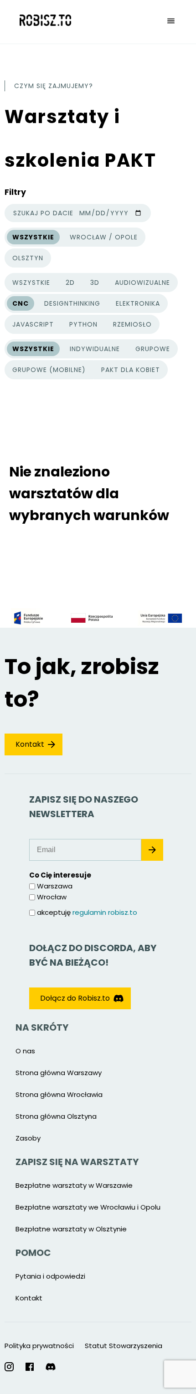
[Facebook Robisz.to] (30, 1367)
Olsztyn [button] (27, 258)
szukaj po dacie (43, 213)
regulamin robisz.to (104, 912)
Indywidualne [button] (95, 348)
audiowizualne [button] (142, 282)
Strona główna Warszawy (58, 1072)
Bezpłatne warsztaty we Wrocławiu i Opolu (87, 1207)
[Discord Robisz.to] (51, 1367)
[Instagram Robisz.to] (9, 1366)
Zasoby (28, 1138)
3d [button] (94, 282)
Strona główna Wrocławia (59, 1094)
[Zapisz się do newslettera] (152, 850)
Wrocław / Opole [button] (104, 237)
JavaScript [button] (33, 324)
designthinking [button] (72, 303)
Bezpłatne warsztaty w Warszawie (74, 1185)
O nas (25, 1051)
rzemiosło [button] (132, 324)
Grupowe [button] (152, 348)
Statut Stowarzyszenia (123, 1345)
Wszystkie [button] (33, 238)
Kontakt (29, 744)
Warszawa (54, 886)
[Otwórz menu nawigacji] (170, 21)
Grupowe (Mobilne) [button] (49, 369)
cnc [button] (20, 303)
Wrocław (52, 897)
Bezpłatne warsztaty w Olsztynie (71, 1229)
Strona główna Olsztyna (56, 1116)
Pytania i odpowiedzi (50, 1276)
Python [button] (83, 324)
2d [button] (70, 282)
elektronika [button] (138, 303)
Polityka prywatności (39, 1345)
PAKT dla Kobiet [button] (130, 369)
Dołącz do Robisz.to (75, 998)
